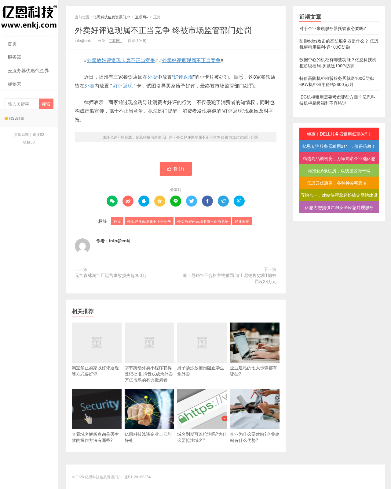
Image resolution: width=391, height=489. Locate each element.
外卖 (152, 76)
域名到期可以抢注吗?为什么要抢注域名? (202, 437)
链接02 (38, 134)
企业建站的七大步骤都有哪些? (253, 370)
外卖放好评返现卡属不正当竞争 (121, 60)
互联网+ (141, 16)
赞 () (175, 169)
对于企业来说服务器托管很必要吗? (332, 28)
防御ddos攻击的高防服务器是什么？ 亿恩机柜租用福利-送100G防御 (338, 44)
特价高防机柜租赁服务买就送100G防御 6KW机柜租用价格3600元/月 (336, 81)
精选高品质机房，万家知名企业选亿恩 (339, 158)
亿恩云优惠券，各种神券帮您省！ (339, 183)
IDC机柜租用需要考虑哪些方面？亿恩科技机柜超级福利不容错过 (337, 100)
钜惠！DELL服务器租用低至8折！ (339, 134)
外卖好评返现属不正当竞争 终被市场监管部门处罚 (163, 29)
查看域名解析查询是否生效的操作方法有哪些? (95, 437)
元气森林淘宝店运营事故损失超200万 (110, 275)
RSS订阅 (16, 118)
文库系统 (21, 134)
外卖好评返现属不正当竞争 (191, 60)
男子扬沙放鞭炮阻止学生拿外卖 (200, 370)
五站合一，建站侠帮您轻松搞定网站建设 (339, 195)
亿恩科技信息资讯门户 (29, 18)
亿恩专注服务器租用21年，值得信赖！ (339, 146)
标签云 (14, 83)
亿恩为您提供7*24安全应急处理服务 (339, 207)
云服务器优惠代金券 (28, 70)
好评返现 (183, 76)
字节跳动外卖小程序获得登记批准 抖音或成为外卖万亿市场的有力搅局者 (149, 373)
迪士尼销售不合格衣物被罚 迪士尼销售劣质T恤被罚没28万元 (229, 278)
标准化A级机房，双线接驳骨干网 (339, 170)
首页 (12, 43)
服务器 (14, 57)
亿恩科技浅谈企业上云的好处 (148, 437)
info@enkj (119, 240)
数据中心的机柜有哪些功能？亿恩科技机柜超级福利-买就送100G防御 (337, 62)
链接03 (29, 141)
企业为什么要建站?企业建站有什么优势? (255, 437)
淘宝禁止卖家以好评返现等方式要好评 (95, 370)
